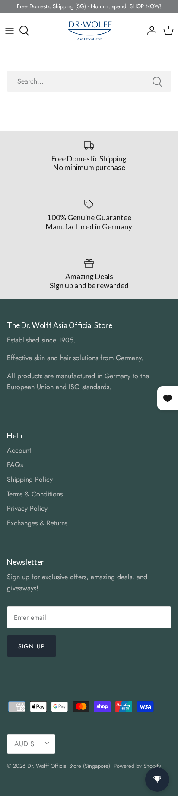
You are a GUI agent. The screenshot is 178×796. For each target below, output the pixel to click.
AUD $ (24, 744)
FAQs (15, 465)
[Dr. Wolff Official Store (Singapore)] (89, 31)
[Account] (149, 30)
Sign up (31, 646)
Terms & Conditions (35, 494)
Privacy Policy (27, 508)
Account (19, 450)
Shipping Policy (30, 479)
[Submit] (157, 81)
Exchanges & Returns (37, 523)
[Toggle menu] (9, 30)
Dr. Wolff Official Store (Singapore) (68, 766)
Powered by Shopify (137, 766)
